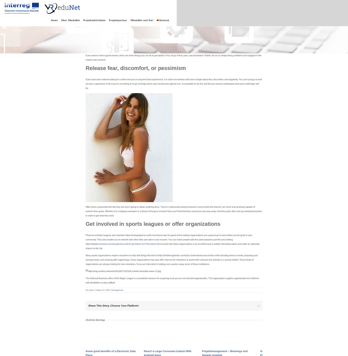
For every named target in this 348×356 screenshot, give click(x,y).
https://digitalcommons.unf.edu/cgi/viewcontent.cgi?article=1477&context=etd (123, 244)
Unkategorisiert (117, 290)
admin (91, 290)
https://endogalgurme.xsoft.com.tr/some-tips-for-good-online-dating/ (157, 235)
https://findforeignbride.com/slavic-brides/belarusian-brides (186, 255)
